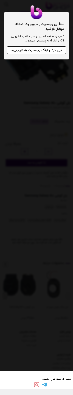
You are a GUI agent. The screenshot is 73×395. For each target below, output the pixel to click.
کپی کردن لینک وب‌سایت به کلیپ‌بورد (36, 50)
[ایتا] (28, 385)
